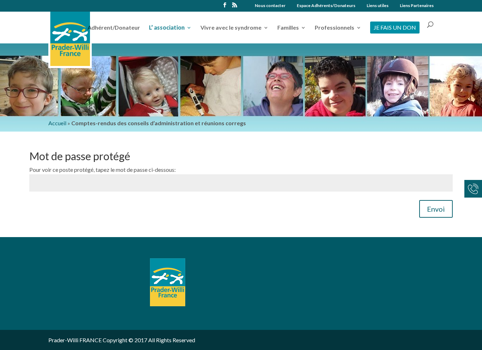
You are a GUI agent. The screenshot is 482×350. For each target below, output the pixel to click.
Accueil (57, 123)
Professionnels (334, 28)
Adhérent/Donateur (114, 28)
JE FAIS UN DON (395, 27)
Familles (288, 28)
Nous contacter (270, 6)
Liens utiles (377, 6)
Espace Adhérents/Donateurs (326, 6)
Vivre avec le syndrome (230, 28)
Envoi (436, 209)
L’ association (167, 28)
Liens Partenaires (417, 6)
